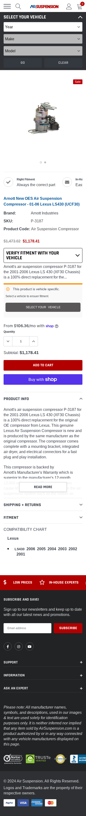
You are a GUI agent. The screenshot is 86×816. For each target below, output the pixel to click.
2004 (52, 549)
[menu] (7, 6)
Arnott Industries (44, 213)
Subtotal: (11, 352)
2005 (41, 549)
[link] (8, 646)
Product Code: (17, 229)
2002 (73, 549)
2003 (62, 549)
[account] (69, 6)
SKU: (8, 221)
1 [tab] (41, 162)
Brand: (10, 213)
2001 (20, 554)
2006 (31, 549)
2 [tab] (45, 162)
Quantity (9, 331)
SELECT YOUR (43, 307)
